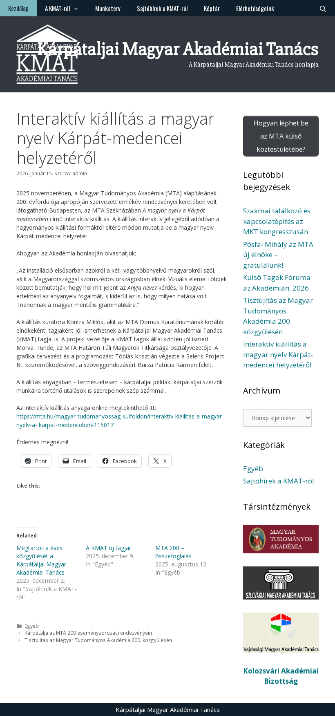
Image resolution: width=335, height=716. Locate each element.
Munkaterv (108, 8)
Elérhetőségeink (255, 8)
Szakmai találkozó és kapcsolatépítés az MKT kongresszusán (276, 221)
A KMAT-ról (57, 8)
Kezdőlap (18, 8)
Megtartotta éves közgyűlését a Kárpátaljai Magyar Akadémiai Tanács (41, 560)
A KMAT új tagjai (108, 548)
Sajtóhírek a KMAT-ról (162, 8)
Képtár (212, 8)
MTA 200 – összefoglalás (173, 552)
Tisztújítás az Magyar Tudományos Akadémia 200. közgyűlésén (98, 640)
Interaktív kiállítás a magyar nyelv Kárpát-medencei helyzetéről (278, 354)
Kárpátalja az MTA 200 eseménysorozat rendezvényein (88, 632)
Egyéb (32, 625)
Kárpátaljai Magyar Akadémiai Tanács (178, 49)
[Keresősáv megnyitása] (323, 8)
